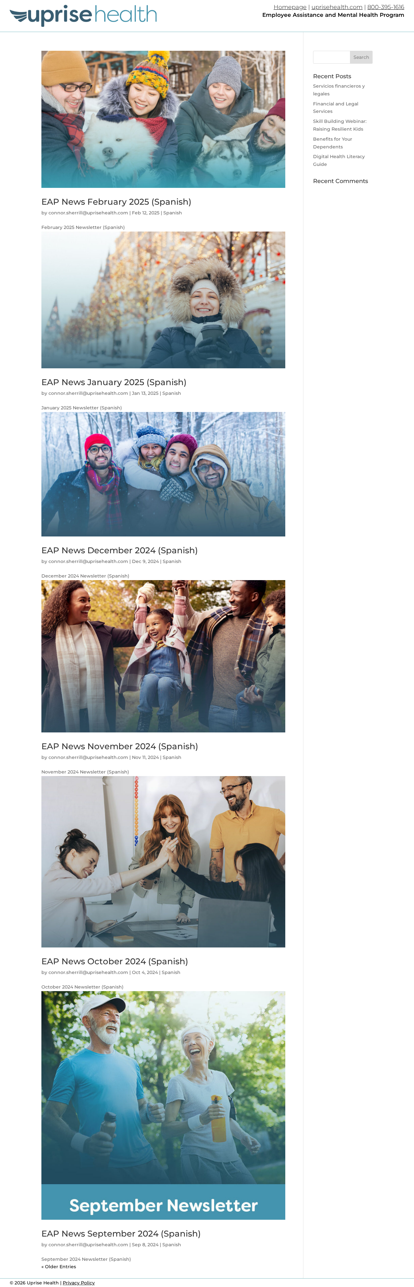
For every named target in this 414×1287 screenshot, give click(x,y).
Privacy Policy (79, 1283)
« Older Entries (58, 1267)
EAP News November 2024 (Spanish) (119, 746)
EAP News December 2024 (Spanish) (119, 550)
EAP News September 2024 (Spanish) (121, 1233)
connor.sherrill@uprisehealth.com (88, 213)
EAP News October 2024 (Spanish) (114, 961)
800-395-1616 (385, 7)
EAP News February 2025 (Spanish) (116, 202)
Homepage (290, 7)
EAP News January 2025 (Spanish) (114, 382)
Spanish (172, 213)
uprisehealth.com (337, 7)
